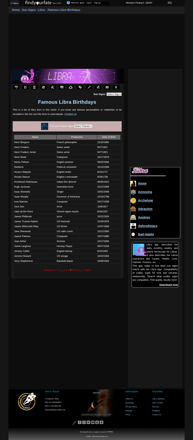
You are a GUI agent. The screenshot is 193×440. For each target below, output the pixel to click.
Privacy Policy (131, 407)
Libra (41, 9)
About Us (129, 399)
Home (16, 9)
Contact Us (156, 415)
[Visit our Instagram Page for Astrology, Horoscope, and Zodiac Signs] (84, 422)
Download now (169, 284)
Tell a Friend (157, 403)
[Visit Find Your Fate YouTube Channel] (93, 422)
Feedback (156, 411)
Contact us (70, 114)
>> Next (85, 270)
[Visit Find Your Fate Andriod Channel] (101, 422)
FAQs (127, 415)
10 (77, 270)
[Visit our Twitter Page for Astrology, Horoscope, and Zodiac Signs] (88, 422)
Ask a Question (158, 399)
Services (155, 407)
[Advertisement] (96, 42)
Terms (110, 432)
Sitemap (128, 411)
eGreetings (129, 403)
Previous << (50, 270)
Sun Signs (29, 9)
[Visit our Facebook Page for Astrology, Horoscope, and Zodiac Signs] (79, 422)
